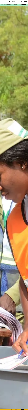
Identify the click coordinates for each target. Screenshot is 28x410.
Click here (16, 409)
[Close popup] (22, 201)
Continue (22, 409)
